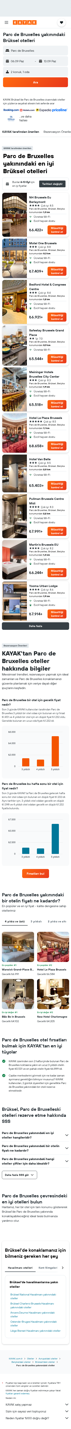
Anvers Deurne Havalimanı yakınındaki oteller (32, 1314)
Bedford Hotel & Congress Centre (47, 287)
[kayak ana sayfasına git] (25, 22)
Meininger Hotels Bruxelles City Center (44, 374)
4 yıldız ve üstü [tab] (15, 921)
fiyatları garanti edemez (17, 1393)
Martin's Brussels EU (43, 544)
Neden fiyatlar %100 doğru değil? (27, 1418)
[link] (35, 873)
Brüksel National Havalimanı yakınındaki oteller (33, 1296)
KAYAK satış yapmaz (19, 1404)
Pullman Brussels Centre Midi (46, 501)
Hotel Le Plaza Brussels (45, 418)
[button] (6, 22)
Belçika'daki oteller (21, 1362)
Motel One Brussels (43, 243)
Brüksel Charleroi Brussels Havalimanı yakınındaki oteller (32, 1305)
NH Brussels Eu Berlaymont (40, 199)
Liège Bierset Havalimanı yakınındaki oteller (35, 1330)
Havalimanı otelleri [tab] (20, 1267)
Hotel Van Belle (40, 459)
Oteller (30, 1358)
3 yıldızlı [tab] (36, 921)
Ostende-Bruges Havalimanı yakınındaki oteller (33, 1323)
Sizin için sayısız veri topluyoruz (26, 1411)
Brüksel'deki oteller (45, 1362)
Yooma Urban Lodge (43, 586)
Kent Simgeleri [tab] (48, 1267)
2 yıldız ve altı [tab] (57, 921)
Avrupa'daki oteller (48, 1358)
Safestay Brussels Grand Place (46, 332)
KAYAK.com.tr (16, 1358)
